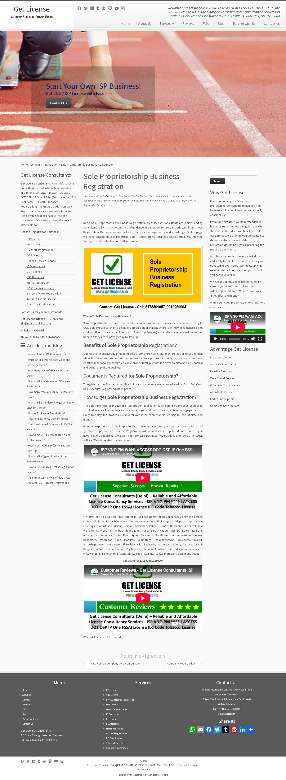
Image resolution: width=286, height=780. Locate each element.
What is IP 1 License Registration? (46, 413)
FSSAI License (35, 277)
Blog (221, 23)
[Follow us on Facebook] (80, 8)
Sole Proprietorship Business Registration (141, 195)
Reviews (188, 23)
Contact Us (272, 23)
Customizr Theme (159, 774)
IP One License (36, 266)
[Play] (216, 339)
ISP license (33, 239)
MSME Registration (38, 282)
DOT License (34, 272)
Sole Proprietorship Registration (157, 200)
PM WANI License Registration (120, 699)
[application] (237, 327)
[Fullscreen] (260, 339)
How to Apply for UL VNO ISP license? (49, 418)
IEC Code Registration (40, 288)
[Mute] (253, 339)
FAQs (205, 23)
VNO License (34, 244)
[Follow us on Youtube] (118, 8)
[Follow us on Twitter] (87, 8)
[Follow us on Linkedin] (93, 8)
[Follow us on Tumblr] (99, 8)
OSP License (35, 255)
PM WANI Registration (40, 250)
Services (166, 23)
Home (125, 23)
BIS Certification (114, 738)
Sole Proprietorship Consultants (121, 200)
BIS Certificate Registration (44, 293)
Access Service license (41, 261)
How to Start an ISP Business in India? (49, 354)
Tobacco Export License (42, 299)
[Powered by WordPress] (130, 773)
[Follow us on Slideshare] (111, 8)
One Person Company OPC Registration (114, 663)
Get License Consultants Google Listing (39, 739)
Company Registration (44, 164)
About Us (144, 23)
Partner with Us (244, 23)
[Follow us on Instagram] (124, 8)
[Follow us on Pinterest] (105, 8)
